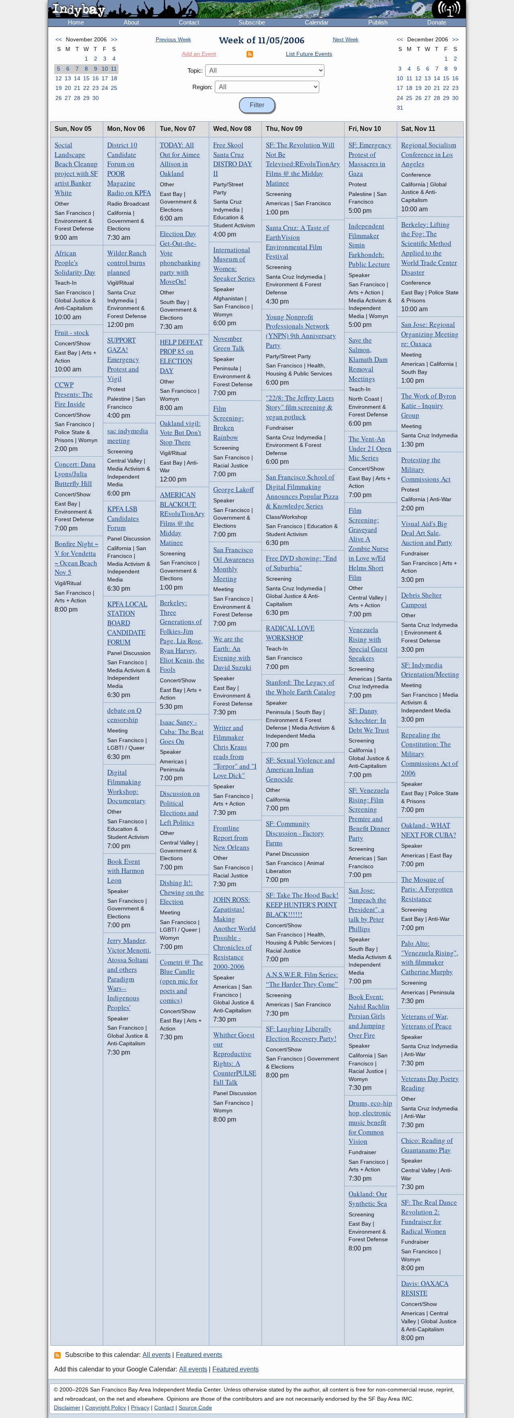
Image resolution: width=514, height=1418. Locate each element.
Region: (202, 87)
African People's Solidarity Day (75, 262)
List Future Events (309, 54)
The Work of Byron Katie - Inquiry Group (428, 405)
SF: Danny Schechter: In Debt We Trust (369, 720)
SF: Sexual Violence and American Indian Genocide (300, 769)
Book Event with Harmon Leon (125, 871)
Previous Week (173, 40)
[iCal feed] (58, 1355)
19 (58, 88)
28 (77, 98)
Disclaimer (67, 1407)
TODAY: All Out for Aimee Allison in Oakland (180, 159)
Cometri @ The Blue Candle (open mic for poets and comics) (181, 981)
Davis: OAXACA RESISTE (425, 1288)
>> (114, 39)
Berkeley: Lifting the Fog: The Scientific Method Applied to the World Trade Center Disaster (429, 248)
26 (58, 98)
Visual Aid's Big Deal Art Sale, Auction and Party (426, 533)
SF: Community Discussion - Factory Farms (295, 833)
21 (77, 88)
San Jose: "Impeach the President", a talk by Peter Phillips (367, 909)
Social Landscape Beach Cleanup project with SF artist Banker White (76, 168)
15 (86, 78)
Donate (436, 22)
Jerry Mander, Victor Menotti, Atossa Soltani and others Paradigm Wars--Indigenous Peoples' (129, 974)
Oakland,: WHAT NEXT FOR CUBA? (428, 829)
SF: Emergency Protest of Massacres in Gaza (370, 159)
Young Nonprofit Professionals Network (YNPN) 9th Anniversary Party (301, 331)
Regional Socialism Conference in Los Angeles (428, 154)
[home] (123, 9)
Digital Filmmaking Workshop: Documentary (126, 786)
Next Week (346, 40)
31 (400, 107)
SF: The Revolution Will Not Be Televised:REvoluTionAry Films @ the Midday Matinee (303, 164)
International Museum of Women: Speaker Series (234, 264)
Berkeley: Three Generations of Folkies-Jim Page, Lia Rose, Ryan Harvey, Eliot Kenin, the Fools (182, 636)
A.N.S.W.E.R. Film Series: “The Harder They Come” (302, 979)
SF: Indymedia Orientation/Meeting (430, 669)
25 (114, 88)
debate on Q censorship (124, 715)
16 (95, 78)
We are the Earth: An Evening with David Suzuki (232, 653)
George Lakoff (233, 489)
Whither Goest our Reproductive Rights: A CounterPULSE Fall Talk (234, 1058)
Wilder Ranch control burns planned (127, 262)
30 (95, 98)
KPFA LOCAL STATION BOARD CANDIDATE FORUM (127, 623)
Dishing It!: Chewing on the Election (182, 892)
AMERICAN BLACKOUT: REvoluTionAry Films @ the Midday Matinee (182, 518)
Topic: (195, 70)
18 (114, 78)
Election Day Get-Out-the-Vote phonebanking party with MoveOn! (180, 257)
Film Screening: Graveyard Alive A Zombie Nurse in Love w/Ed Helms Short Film (369, 544)
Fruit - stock (72, 332)
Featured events (199, 1354)
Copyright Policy (105, 1407)
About (131, 22)
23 (95, 88)
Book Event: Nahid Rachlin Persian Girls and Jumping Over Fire (369, 1015)
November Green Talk (229, 343)
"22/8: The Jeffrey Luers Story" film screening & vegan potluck (300, 407)
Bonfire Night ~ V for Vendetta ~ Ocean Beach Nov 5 (76, 558)
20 (68, 88)
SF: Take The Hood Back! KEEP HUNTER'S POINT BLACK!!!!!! (302, 904)
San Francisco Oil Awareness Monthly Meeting (233, 564)
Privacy (140, 1407)
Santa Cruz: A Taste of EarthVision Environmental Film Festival (297, 242)
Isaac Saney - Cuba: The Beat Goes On (182, 731)
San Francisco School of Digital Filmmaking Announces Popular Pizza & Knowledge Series (302, 491)
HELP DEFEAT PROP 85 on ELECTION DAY (181, 356)
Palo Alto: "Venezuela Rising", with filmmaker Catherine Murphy (429, 957)
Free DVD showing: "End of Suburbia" (301, 562)
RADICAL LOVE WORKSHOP (290, 632)
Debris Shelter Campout (421, 599)
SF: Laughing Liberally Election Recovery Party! (301, 1033)
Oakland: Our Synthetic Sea (368, 1198)
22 (86, 88)
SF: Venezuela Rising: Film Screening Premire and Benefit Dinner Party (369, 814)
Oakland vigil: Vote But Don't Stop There (180, 432)
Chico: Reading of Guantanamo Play (427, 1145)
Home (76, 22)
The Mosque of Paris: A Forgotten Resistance (427, 889)
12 (58, 78)
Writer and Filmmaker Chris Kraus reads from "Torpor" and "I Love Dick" (235, 751)
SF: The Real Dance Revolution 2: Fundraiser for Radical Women (429, 1216)
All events (157, 1354)
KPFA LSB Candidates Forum (123, 518)
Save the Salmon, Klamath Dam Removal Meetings (368, 359)
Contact (189, 22)
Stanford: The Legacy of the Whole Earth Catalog (301, 686)
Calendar (316, 22)
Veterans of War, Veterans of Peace (426, 1021)
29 (86, 98)
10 (105, 68)
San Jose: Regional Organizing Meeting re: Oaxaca (430, 334)
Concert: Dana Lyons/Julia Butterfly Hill (75, 473)
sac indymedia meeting (127, 435)
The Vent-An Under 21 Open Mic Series (370, 448)
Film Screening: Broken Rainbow (228, 422)
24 (105, 88)
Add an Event (199, 54)
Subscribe (252, 22)
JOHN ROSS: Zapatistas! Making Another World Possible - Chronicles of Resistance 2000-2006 (234, 933)
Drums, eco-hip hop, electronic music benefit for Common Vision (370, 1122)
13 (68, 78)
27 (68, 98)
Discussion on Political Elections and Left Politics (180, 807)
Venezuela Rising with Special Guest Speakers (368, 644)
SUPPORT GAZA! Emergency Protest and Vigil (123, 359)
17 (105, 78)
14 (77, 78)
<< (58, 39)
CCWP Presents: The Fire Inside (74, 394)
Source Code (195, 1407)
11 (114, 68)
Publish (378, 22)
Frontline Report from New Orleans (231, 837)
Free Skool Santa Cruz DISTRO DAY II (232, 159)
